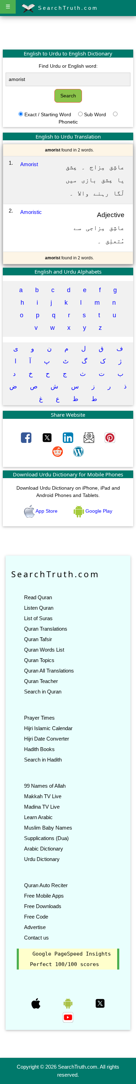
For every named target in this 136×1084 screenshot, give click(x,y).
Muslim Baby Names (48, 828)
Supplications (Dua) (46, 838)
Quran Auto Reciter (46, 885)
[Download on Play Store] (68, 1003)
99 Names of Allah (45, 786)
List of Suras (38, 618)
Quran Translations (45, 629)
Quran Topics (39, 660)
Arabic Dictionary (43, 849)
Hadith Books (39, 749)
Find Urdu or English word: (68, 66)
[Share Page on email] (89, 437)
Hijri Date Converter (46, 739)
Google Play (98, 511)
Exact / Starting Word (47, 114)
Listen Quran (38, 608)
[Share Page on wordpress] (78, 451)
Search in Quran (42, 692)
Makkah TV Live (42, 796)
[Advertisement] (68, 32)
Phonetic (68, 122)
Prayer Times (39, 718)
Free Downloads (42, 906)
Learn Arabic (38, 817)
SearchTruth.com (66, 8)
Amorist (29, 164)
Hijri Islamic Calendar (48, 728)
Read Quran (38, 597)
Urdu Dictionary (42, 859)
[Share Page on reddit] (58, 451)
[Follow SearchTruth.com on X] (100, 1003)
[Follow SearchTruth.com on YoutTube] (68, 1017)
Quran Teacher (41, 681)
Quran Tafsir (38, 639)
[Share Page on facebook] (26, 437)
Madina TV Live (42, 807)
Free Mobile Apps (44, 896)
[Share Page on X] (47, 437)
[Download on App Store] (36, 1003)
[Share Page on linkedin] (68, 437)
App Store (47, 511)
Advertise (35, 927)
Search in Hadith (43, 760)
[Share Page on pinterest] (110, 437)
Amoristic (31, 212)
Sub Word (95, 114)
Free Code (36, 917)
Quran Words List (44, 650)
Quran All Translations (49, 671)
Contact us (36, 938)
